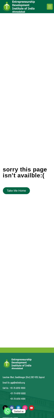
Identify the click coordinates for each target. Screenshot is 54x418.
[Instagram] (25, 407)
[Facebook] (11, 407)
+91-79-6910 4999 (17, 398)
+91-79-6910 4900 (17, 388)
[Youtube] (31, 407)
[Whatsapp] (7, 411)
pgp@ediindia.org (17, 382)
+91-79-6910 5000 (18, 393)
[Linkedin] (18, 407)
